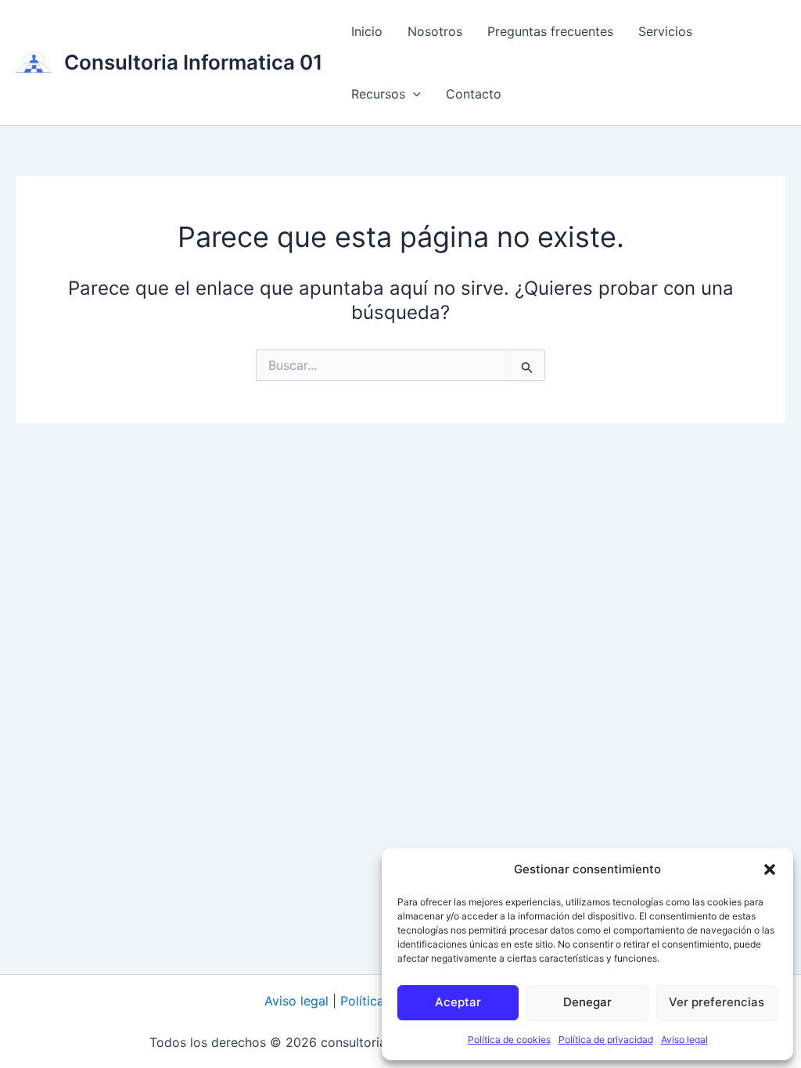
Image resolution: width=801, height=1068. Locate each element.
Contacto (473, 94)
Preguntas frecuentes (550, 31)
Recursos (378, 94)
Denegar (587, 1002)
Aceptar (458, 1002)
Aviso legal (684, 1039)
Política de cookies (509, 1039)
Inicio (367, 31)
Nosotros (435, 31)
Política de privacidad (606, 1039)
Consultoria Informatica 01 (193, 62)
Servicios (665, 31)
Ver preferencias (716, 1002)
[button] (770, 869)
